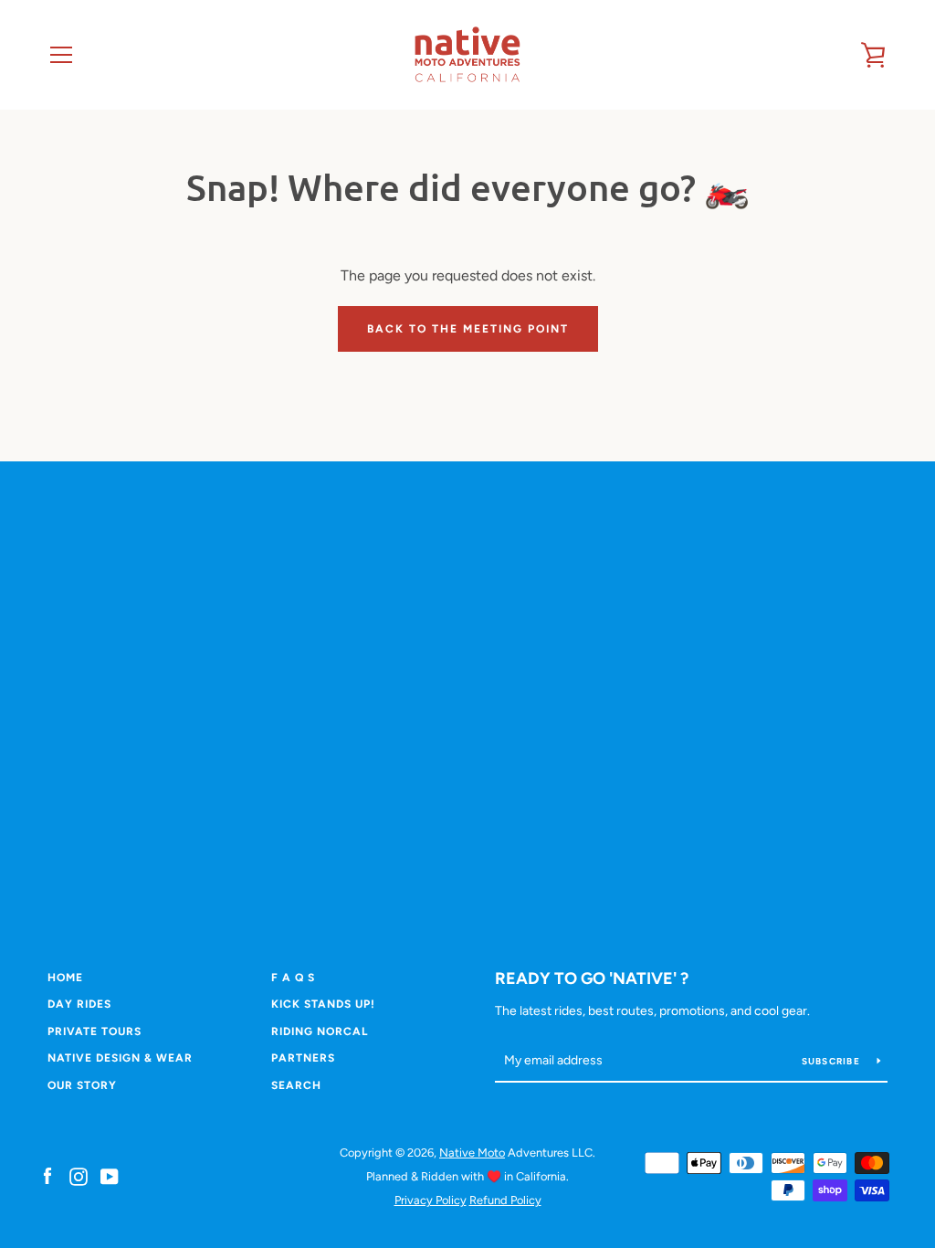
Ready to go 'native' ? (591, 978)
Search (296, 1085)
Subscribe (833, 1061)
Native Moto (472, 1152)
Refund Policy (505, 1200)
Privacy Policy (430, 1200)
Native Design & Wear (120, 1058)
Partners (303, 1058)
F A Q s (293, 977)
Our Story (82, 1085)
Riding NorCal (319, 1031)
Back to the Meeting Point (468, 329)
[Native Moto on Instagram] (78, 1175)
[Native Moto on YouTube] (109, 1175)
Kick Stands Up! (323, 1004)
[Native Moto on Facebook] (47, 1175)
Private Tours (94, 1031)
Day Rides (79, 1004)
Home (65, 977)
